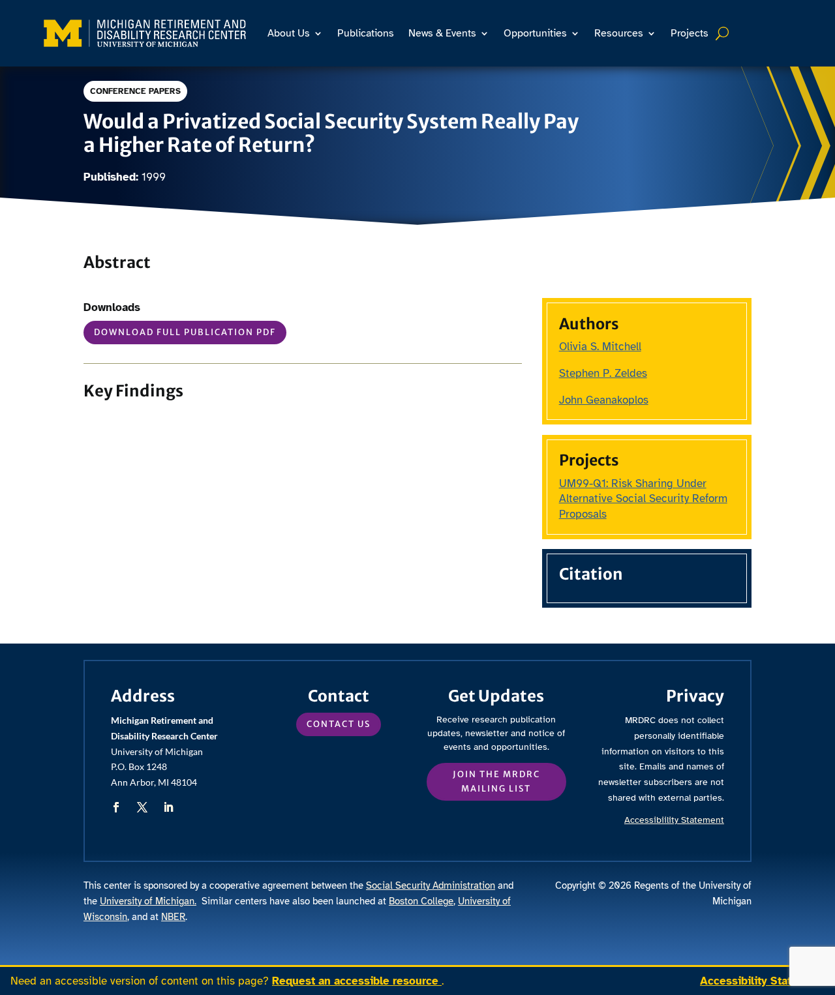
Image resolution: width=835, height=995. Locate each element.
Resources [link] (618, 33)
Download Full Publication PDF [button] (185, 332)
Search (724, 33)
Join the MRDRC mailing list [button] (496, 781)
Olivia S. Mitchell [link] (600, 346)
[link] (145, 33)
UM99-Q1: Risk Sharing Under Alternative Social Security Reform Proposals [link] (643, 499)
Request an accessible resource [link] (357, 981)
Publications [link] (365, 33)
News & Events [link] (442, 33)
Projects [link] (689, 33)
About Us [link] (288, 33)
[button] (116, 807)
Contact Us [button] (339, 724)
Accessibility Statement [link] (762, 981)
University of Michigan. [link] (148, 901)
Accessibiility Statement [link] (674, 819)
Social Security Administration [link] (430, 885)
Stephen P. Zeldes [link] (603, 373)
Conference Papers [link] (135, 91)
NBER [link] (173, 917)
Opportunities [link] (535, 33)
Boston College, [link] (422, 901)
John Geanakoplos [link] (603, 400)
